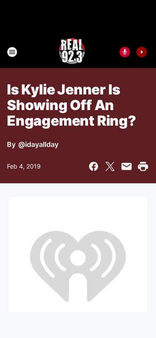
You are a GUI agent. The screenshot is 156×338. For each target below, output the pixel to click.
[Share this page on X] (110, 166)
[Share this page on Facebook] (94, 166)
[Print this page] (143, 166)
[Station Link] (72, 52)
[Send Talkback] (125, 52)
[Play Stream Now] (141, 52)
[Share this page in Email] (126, 166)
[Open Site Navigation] (12, 52)
